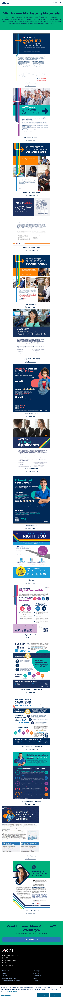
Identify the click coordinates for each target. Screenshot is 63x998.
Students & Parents (11, 955)
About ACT (5, 971)
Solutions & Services (9, 978)
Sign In (35, 978)
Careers (4, 973)
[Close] (60, 987)
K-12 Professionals (10, 958)
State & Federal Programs (11, 980)
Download (31, 86)
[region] (31, 991)
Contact (35, 980)
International (8, 965)
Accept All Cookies (43, 995)
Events (4, 975)
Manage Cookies (5, 995)
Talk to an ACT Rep (31, 939)
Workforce (7, 963)
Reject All (55, 995)
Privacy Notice (12, 991)
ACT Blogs (36, 971)
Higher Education (10, 960)
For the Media (37, 975)
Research (36, 973)
